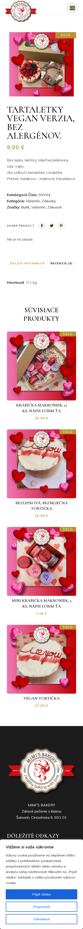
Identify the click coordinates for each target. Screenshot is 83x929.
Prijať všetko (42, 894)
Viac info (44, 393)
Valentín (33, 201)
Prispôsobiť (41, 907)
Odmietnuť (42, 919)
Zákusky (49, 201)
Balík (25, 207)
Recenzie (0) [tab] (61, 263)
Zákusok (54, 207)
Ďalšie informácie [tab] (27, 263)
